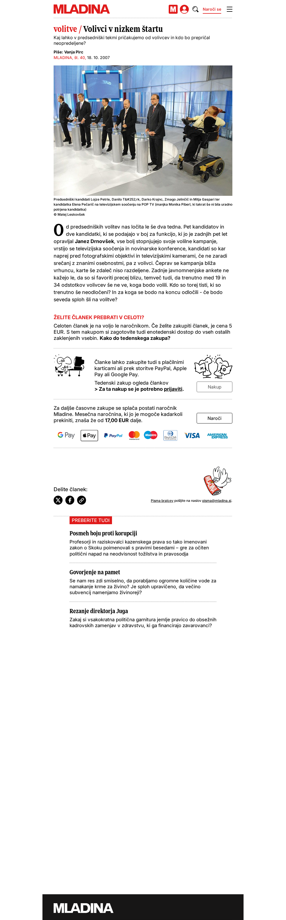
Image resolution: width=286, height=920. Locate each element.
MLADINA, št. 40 (69, 57)
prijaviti (173, 389)
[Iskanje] (195, 9)
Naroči (214, 418)
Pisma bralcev (162, 500)
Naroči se (212, 9)
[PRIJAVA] (184, 9)
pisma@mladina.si (216, 500)
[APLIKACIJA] (173, 9)
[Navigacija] (229, 9)
